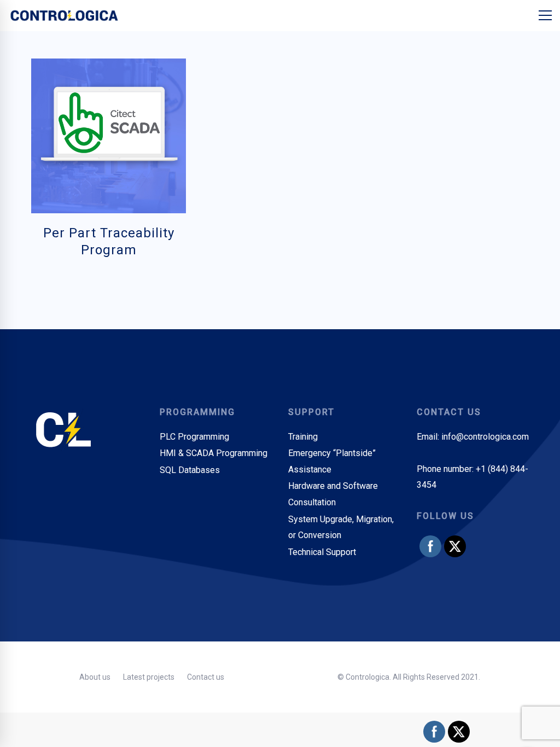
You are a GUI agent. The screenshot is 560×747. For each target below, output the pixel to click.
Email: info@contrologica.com (473, 436)
